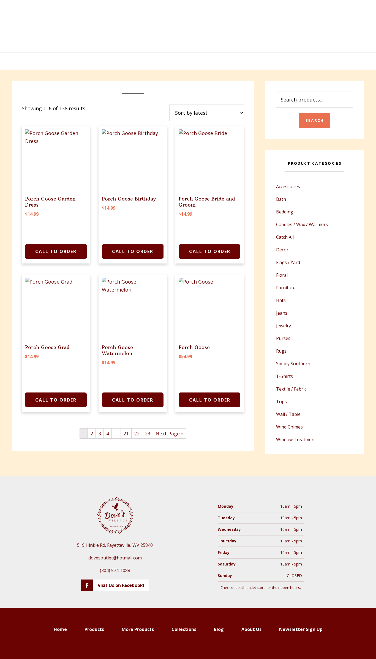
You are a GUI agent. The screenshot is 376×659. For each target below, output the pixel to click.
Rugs (281, 351)
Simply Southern (293, 364)
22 (137, 433)
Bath (281, 199)
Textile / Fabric (291, 389)
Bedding (284, 212)
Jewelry (283, 326)
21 (126, 433)
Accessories (288, 186)
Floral (282, 275)
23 (147, 433)
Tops (281, 402)
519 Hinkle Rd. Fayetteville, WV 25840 (115, 545)
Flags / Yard (288, 262)
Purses (283, 338)
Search (315, 120)
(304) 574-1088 (115, 570)
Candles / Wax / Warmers (302, 224)
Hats (281, 300)
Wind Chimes (289, 427)
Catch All (285, 237)
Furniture (286, 288)
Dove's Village (188, 26)
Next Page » (170, 433)
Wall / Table (288, 414)
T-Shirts (284, 376)
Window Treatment (296, 439)
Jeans (281, 313)
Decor (282, 250)
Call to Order (56, 251)
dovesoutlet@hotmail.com (115, 558)
